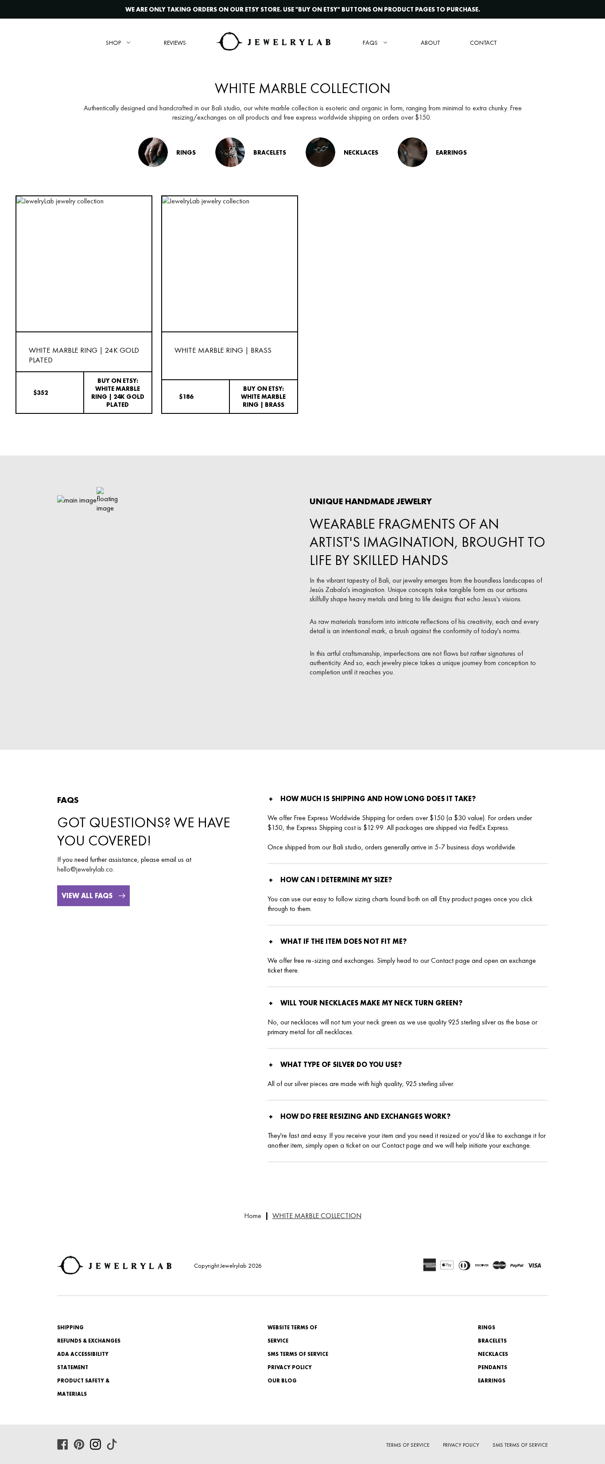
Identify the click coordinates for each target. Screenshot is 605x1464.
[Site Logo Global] (273, 42)
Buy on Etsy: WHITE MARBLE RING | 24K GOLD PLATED (117, 393)
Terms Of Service (408, 1444)
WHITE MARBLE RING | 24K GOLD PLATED (84, 355)
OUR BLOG (282, 1380)
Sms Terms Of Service (520, 1444)
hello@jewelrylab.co (85, 869)
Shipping (70, 1327)
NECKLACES (493, 1354)
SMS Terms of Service (298, 1354)
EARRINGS (491, 1380)
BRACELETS (492, 1340)
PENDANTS (492, 1367)
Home (252, 1215)
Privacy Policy (290, 1367)
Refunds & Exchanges (88, 1340)
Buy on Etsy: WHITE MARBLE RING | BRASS (263, 397)
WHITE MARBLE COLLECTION (316, 1215)
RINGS (486, 1327)
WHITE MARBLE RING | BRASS (223, 350)
